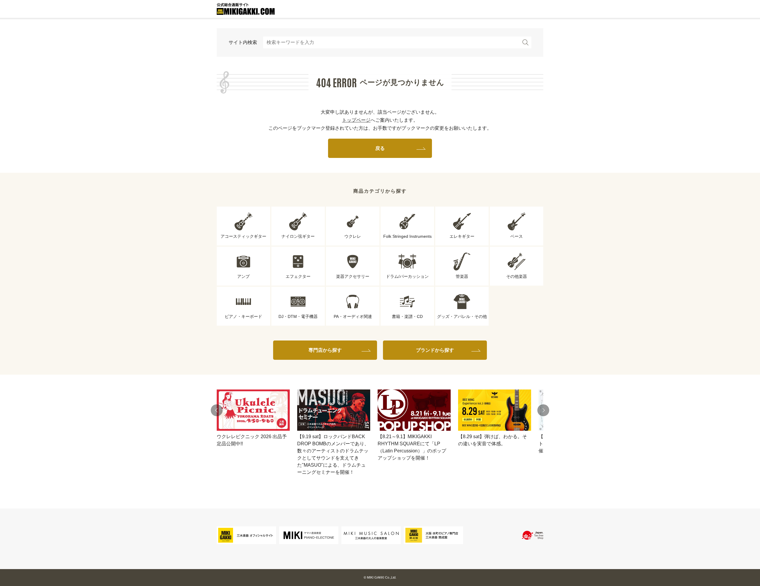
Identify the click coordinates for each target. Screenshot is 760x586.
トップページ (356, 120)
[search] (525, 42)
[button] (217, 410)
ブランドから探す (435, 350)
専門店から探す (325, 350)
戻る (380, 148)
